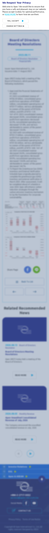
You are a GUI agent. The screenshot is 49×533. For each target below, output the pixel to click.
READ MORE (10, 14)
